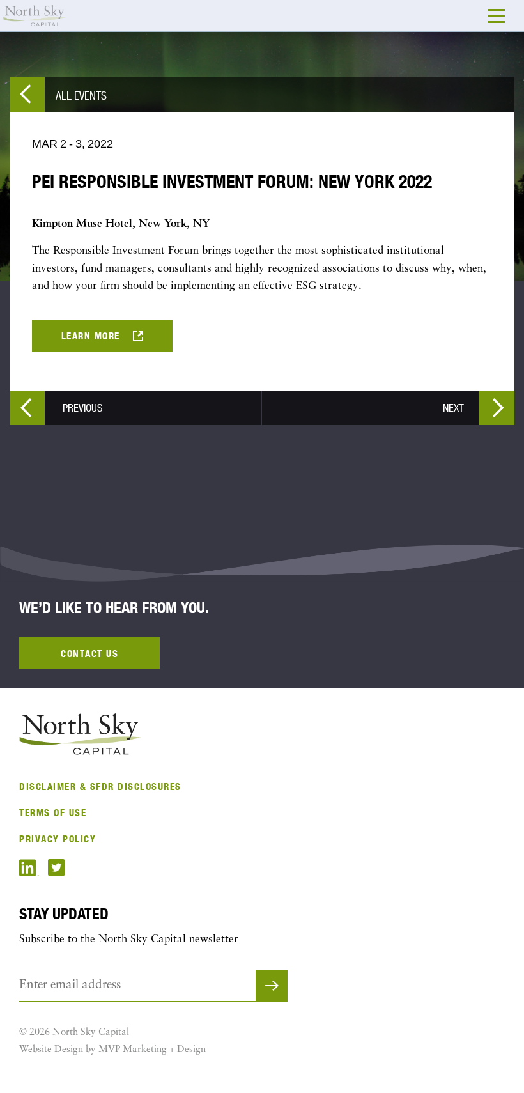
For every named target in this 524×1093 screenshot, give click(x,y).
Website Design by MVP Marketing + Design (112, 1050)
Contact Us (89, 653)
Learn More (90, 336)
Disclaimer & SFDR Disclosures (100, 786)
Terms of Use (52, 813)
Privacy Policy (57, 839)
